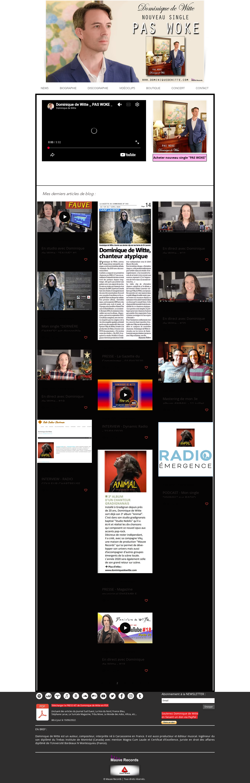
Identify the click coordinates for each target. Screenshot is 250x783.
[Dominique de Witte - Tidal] (57, 696)
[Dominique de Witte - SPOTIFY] (39, 696)
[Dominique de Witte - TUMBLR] (140, 696)
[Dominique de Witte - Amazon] (76, 696)
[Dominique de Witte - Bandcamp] (94, 696)
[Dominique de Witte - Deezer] (48, 696)
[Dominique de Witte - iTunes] (67, 696)
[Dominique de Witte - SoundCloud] (85, 696)
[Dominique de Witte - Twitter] (112, 696)
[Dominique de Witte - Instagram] (131, 696)
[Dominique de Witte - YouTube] (103, 696)
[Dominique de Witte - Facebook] (121, 696)
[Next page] (148, 683)
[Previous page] (102, 683)
